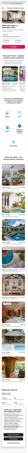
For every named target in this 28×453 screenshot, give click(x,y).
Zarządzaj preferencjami (13, 443)
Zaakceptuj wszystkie (13, 435)
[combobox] (13, 36)
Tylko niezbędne (13, 439)
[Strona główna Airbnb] (3, 8)
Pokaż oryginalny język (17, 3)
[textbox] (7, 42)
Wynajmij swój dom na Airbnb (15, 8)
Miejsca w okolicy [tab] (6, 393)
